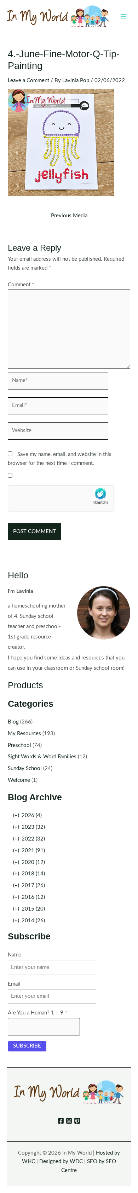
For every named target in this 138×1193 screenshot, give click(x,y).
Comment (21, 284)
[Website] (58, 432)
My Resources (24, 733)
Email (14, 984)
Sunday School (25, 768)
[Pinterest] (77, 1121)
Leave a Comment (28, 80)
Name (14, 955)
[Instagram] (69, 1121)
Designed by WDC (61, 1161)
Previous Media (69, 215)
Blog (13, 722)
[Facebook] (61, 1121)
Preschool (19, 745)
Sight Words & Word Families (42, 756)
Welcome (19, 780)
